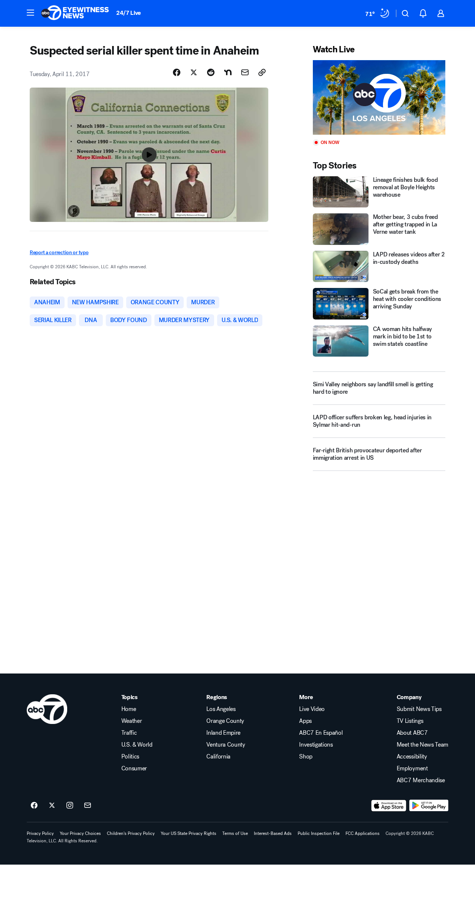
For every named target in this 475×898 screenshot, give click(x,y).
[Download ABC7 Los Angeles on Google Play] (428, 806)
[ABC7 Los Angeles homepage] (75, 13)
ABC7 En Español (321, 733)
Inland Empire (223, 733)
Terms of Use (235, 833)
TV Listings (410, 721)
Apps (305, 721)
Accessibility (412, 757)
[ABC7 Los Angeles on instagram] (69, 805)
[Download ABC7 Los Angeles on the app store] (389, 806)
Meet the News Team (422, 745)
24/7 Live (128, 13)
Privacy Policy (40, 833)
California (218, 757)
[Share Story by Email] (245, 72)
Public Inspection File (319, 833)
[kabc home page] (47, 709)
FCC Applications (362, 833)
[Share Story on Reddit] (210, 72)
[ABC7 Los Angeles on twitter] (52, 805)
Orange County (225, 721)
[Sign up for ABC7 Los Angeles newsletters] (87, 805)
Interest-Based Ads (273, 833)
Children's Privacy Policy (131, 833)
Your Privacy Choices (80, 833)
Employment (412, 768)
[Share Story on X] (193, 72)
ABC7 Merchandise (421, 780)
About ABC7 (412, 733)
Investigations (316, 745)
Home (128, 709)
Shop (305, 757)
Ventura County (225, 745)
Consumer (134, 768)
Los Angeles (220, 709)
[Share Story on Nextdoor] (228, 72)
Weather (131, 721)
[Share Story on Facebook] (176, 72)
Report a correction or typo (59, 252)
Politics (130, 757)
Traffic (129, 733)
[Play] (379, 97)
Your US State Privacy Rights (188, 833)
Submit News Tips (419, 709)
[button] (30, 12)
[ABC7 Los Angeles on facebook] (34, 805)
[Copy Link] (262, 72)
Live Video (312, 709)
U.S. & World (137, 745)
